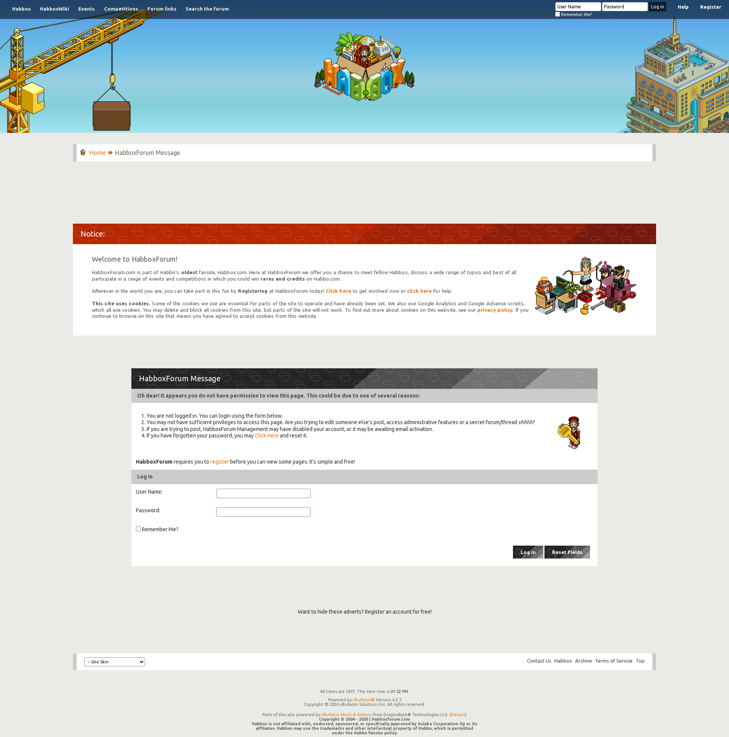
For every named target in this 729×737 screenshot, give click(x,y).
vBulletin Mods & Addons (346, 714)
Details (458, 714)
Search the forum (207, 8)
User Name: (149, 492)
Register (710, 6)
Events (86, 8)
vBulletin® (364, 700)
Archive (583, 660)
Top (640, 660)
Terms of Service (614, 660)
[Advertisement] (364, 189)
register (219, 462)
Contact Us (539, 660)
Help (683, 6)
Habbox (21, 8)
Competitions (121, 8)
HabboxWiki (54, 8)
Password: (148, 510)
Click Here (267, 435)
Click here (338, 291)
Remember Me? (576, 14)
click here (419, 291)
